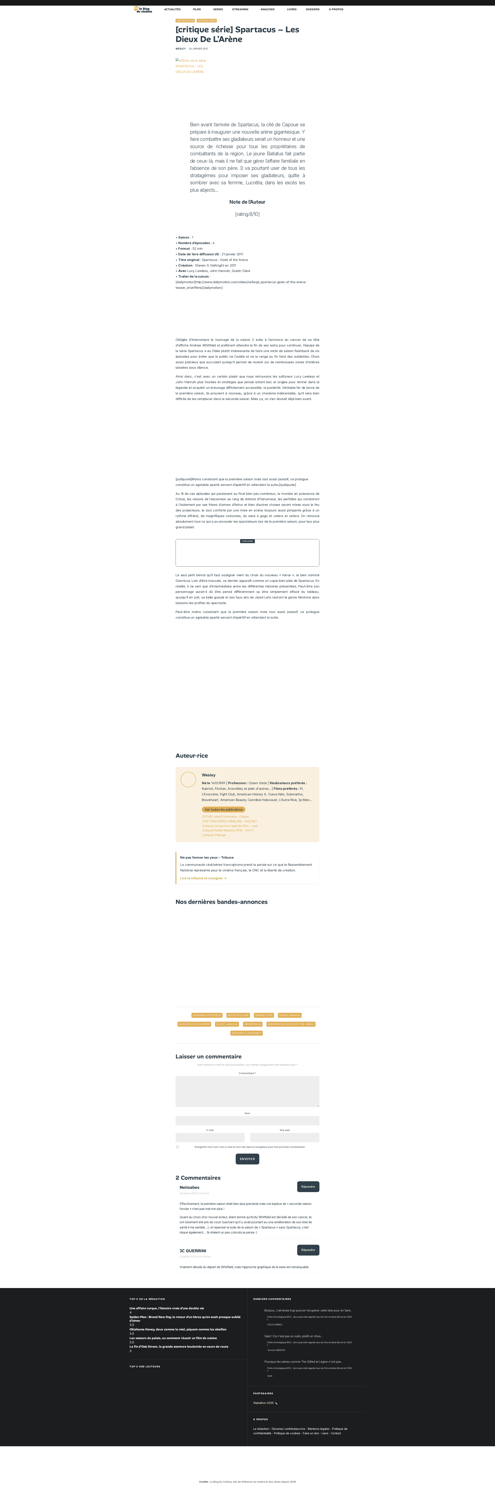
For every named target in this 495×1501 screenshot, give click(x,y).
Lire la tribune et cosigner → (203, 878)
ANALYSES (268, 9)
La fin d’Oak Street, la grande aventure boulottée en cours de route (179, 1347)
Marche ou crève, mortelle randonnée (237, 552)
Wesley (181, 48)
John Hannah (290, 1015)
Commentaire (247, 1073)
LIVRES (292, 9)
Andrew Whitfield (207, 1015)
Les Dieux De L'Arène (195, 1024)
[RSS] (362, 3)
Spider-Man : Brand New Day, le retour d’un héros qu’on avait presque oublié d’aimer (185, 1319)
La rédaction (261, 1428)
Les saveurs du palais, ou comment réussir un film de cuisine (173, 1338)
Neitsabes (189, 1187)
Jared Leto (265, 1015)
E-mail (210, 1130)
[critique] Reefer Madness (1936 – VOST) (228, 830)
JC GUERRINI (193, 1251)
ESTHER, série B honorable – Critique (225, 816)
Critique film (185, 20)
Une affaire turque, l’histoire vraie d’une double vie (167, 1308)
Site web (285, 1130)
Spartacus (253, 1024)
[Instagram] (328, 3)
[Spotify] (357, 3)
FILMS (197, 9)
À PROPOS (336, 9)
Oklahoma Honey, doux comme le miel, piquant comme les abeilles (178, 1329)
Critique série (207, 20)
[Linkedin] (339, 3)
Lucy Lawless (228, 1024)
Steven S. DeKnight (247, 1033)
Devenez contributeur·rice (288, 1428)
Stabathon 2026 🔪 (265, 1402)
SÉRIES (218, 9)
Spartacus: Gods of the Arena (291, 1024)
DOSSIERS (313, 9)
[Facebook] (316, 3)
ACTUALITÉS (172, 9)
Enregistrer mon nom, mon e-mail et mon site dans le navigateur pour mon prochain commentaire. (250, 1146)
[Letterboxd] (351, 3)
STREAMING (240, 9)
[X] (322, 3)
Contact (336, 1433)
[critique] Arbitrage (214, 835)
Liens (325, 1433)
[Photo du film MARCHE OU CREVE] (189, 552)
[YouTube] (333, 3)
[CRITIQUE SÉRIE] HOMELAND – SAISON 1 (229, 821)
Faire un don (311, 1433)
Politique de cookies (287, 1433)
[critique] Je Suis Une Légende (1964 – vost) (230, 825)
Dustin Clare (239, 1015)
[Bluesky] (345, 3)
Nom (247, 1113)
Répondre (308, 1186)
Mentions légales (318, 1428)
